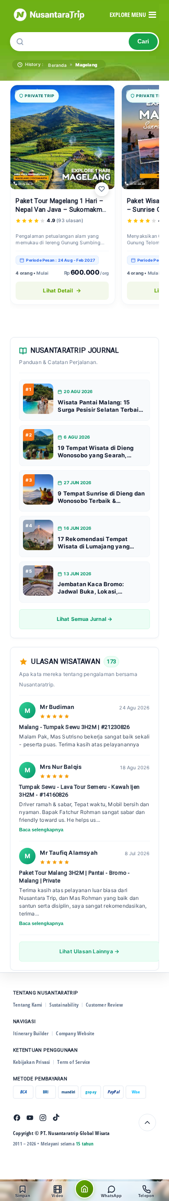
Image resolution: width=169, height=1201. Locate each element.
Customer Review (104, 1004)
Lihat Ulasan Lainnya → (89, 951)
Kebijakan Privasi (31, 1062)
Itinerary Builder (31, 1033)
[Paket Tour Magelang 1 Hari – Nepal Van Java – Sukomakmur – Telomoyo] (62, 137)
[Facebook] (17, 1118)
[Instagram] (43, 1118)
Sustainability (63, 1004)
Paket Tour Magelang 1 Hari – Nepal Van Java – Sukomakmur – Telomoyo (62, 209)
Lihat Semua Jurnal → (85, 619)
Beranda (57, 65)
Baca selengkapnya (41, 829)
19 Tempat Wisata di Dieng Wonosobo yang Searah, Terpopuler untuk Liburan (95, 451)
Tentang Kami (27, 1004)
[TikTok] (56, 1118)
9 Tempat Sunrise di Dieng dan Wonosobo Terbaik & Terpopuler (101, 497)
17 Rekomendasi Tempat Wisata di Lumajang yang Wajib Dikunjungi (94, 542)
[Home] (84, 1188)
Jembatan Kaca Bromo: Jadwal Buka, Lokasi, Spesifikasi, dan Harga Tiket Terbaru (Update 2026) (98, 588)
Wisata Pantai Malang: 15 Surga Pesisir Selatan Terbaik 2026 (100, 406)
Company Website (75, 1033)
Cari (143, 41)
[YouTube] (30, 1118)
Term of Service (73, 1062)
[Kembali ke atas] (147, 1122)
